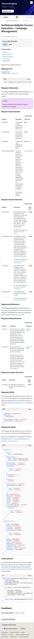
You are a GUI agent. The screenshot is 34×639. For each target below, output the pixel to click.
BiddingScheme (6, 439)
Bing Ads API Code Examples (21, 569)
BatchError (19, 347)
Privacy (11, 634)
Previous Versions (15, 632)
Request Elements (7, 54)
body (31, 92)
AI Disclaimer (4, 632)
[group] (17, 82)
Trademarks (13, 637)
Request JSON (6, 58)
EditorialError (13, 441)
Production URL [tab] (6, 73)
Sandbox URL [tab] (14, 73)
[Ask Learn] (24, 20)
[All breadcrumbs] (2, 20)
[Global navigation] (1, 17)
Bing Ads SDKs (5, 569)
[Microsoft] (17, 17)
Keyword (18, 329)
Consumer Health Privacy (22, 634)
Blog (22, 632)
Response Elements (8, 56)
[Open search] (26, 17)
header (6, 94)
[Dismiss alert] (31, 2)
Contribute (4, 634)
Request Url (6, 52)
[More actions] (31, 20)
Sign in (31, 17)
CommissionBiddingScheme (20, 439)
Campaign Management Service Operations (12, 20)
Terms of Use (4, 637)
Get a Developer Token (20, 300)
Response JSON (19, 315)
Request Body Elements (19, 403)
